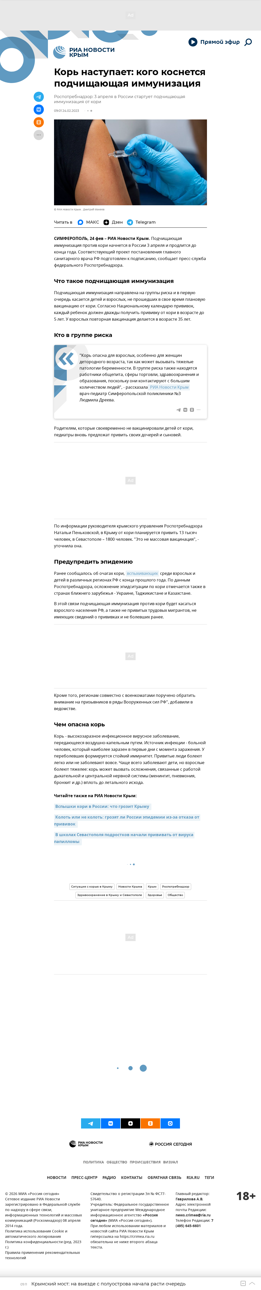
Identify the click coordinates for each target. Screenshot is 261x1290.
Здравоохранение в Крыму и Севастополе (109, 895)
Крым (152, 886)
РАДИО (109, 1178)
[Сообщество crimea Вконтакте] (110, 1123)
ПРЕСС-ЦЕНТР (84, 1178)
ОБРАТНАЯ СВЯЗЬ (164, 1178)
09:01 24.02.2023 (66, 111)
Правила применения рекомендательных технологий (42, 1255)
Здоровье (155, 895)
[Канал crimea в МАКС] (170, 1123)
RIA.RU (193, 1178)
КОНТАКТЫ (131, 1178)
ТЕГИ (209, 1178)
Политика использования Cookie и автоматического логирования (36, 1234)
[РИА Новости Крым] (84, 52)
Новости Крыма (130, 886)
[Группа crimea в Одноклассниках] (150, 1123)
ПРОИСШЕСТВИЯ (145, 1162)
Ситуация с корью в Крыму (92, 886)
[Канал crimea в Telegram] (90, 1123)
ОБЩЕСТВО (117, 1162)
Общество (175, 895)
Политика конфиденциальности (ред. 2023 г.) (43, 1245)
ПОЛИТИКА (93, 1162)
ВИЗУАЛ (170, 1162)
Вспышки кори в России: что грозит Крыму (102, 807)
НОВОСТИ (56, 1178)
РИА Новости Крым (169, 387)
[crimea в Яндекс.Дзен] (130, 1123)
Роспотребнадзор (175, 886)
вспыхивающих (142, 574)
